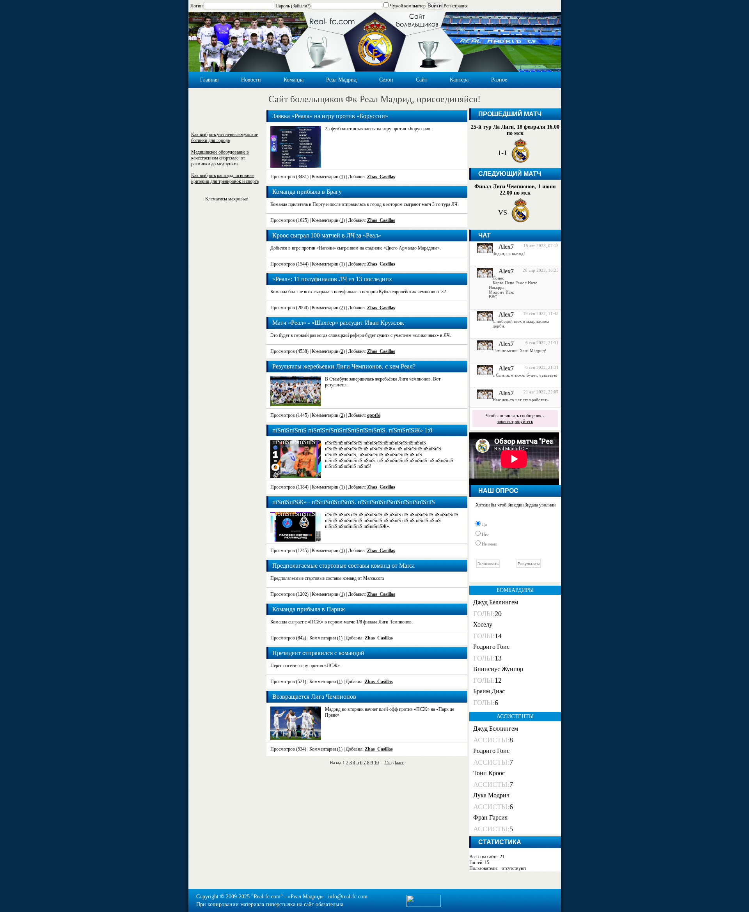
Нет (485, 534)
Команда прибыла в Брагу (307, 191)
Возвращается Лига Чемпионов (314, 696)
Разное (499, 80)
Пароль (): (293, 6)
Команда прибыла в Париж (308, 609)
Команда (294, 80)
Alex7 (506, 246)
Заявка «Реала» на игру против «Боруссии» (330, 116)
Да (484, 524)
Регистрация (456, 6)
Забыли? (301, 6)
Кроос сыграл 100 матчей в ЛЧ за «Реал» (326, 235)
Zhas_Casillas (381, 176)
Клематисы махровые (226, 199)
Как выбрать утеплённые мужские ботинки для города (224, 137)
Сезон (386, 80)
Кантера (459, 80)
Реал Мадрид (341, 80)
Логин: (197, 6)
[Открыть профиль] (482, 251)
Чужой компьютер (407, 6)
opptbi (373, 415)
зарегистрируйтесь (515, 421)
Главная (209, 80)
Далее (398, 762)
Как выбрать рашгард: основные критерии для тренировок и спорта (225, 178)
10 (376, 762)
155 (388, 762)
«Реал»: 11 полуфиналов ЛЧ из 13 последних (332, 279)
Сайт (421, 80)
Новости (251, 80)
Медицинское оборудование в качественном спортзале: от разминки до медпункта (220, 157)
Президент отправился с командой (318, 653)
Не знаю (489, 544)
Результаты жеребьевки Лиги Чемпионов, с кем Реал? (343, 366)
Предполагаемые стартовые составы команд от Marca (343, 565)
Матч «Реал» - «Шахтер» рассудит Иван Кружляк (338, 322)
